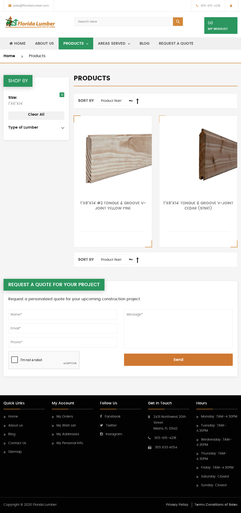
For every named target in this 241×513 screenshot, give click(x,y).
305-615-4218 (210, 5)
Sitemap (15, 452)
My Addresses (67, 434)
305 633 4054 (166, 447)
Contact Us (17, 443)
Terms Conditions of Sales (215, 504)
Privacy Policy (177, 504)
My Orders (64, 416)
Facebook (112, 416)
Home (10, 56)
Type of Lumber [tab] (23, 127)
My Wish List (66, 425)
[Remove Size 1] (62, 94)
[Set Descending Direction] (137, 101)
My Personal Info (69, 443)
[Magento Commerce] (30, 22)
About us (15, 425)
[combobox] (128, 21)
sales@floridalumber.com (31, 5)
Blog (11, 434)
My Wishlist (218, 29)
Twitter (111, 425)
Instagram (114, 434)
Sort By (86, 101)
